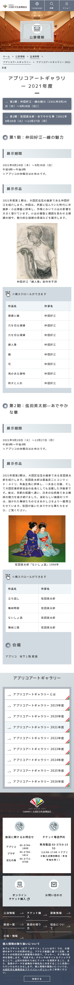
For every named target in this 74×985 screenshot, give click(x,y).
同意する (37, 978)
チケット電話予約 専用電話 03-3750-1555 (54, 848)
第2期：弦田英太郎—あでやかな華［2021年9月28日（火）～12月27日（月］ (36, 118)
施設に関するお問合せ (19, 849)
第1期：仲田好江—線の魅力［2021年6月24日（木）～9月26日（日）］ (36, 104)
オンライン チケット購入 (18, 897)
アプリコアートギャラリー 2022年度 (38, 738)
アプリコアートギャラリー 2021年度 (38, 727)
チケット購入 (34, 914)
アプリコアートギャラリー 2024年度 (38, 760)
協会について (57, 926)
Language (37, 8)
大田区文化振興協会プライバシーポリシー (26, 969)
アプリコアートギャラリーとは (34, 694)
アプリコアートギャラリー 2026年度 (38, 781)
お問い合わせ (54, 895)
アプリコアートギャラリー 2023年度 (38, 749)
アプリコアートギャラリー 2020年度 (38, 716)
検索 (52, 8)
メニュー (66, 8)
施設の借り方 (34, 926)
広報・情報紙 (11, 937)
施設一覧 (9, 924)
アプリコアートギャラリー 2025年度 (38, 770)
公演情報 (9, 913)
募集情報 (56, 913)
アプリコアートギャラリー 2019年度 (38, 705)
